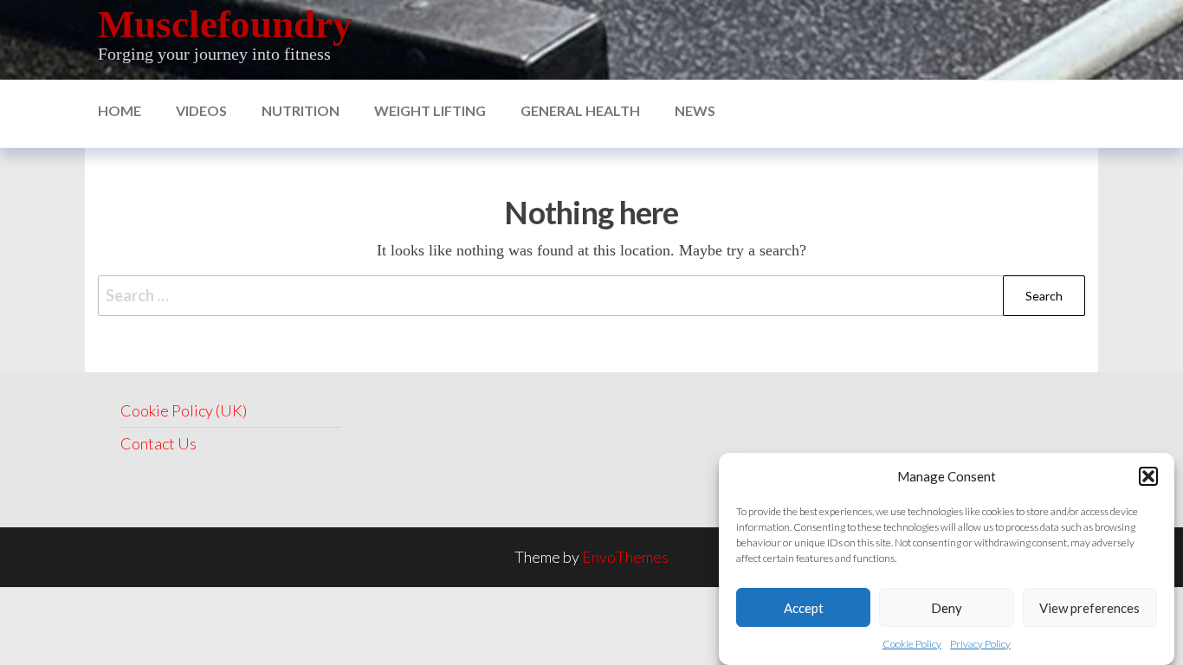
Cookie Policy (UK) (183, 410)
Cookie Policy (911, 643)
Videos (201, 110)
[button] (1148, 476)
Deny (946, 607)
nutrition (300, 110)
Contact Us (158, 443)
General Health (580, 110)
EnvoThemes (625, 556)
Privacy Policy (980, 643)
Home (119, 110)
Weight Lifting (430, 110)
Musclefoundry (225, 24)
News (695, 110)
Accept (804, 607)
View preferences (1089, 607)
